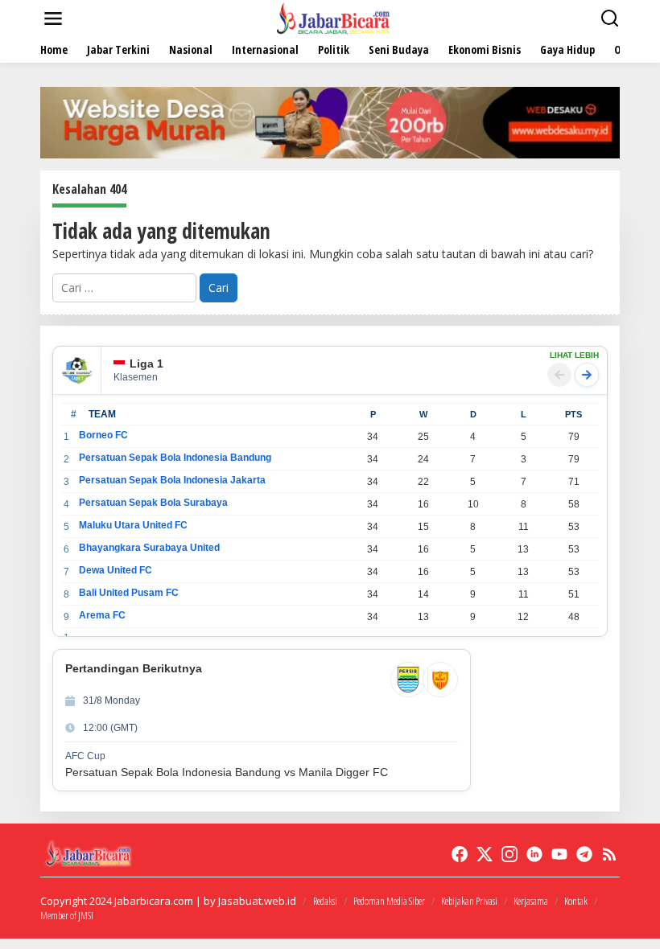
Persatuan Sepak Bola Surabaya (153, 502)
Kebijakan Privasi (469, 901)
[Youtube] (559, 854)
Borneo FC (103, 435)
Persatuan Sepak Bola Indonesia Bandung (175, 457)
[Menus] (53, 18)
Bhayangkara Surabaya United (149, 547)
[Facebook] (459, 854)
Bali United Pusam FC (129, 592)
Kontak (576, 901)
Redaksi (325, 901)
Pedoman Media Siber (389, 901)
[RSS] (609, 854)
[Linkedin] (534, 854)
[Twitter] (484, 854)
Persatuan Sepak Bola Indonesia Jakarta (172, 480)
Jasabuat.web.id (257, 901)
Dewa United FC (115, 570)
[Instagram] (509, 854)
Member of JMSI (66, 915)
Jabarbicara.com (153, 901)
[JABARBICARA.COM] (333, 17)
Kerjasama (531, 901)
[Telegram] (584, 854)
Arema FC (102, 615)
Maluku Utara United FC (133, 525)
